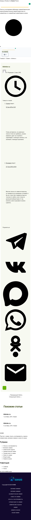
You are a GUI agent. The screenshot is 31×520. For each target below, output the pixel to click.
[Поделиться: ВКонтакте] (15, 280)
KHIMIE (5, 52)
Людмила (8, 163)
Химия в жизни (23, 13)
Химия (15, 416)
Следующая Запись (15, 397)
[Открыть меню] (15, 46)
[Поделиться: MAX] (15, 306)
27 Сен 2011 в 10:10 (11, 166)
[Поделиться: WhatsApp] (15, 332)
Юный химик (15, 13)
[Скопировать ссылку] (4, 388)
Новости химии (7, 13)
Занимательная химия (10, 11)
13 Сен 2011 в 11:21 (11, 107)
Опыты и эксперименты (7, 9)
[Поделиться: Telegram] (15, 253)
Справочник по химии (9, 453)
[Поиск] (15, 44)
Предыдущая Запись (15, 395)
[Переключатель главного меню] (5, 55)
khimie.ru (7, 414)
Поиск (17, 1)
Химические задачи (9, 449)
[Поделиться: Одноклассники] (15, 358)
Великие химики (18, 9)
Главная (5, 466)
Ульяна (8, 103)
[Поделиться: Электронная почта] (15, 385)
